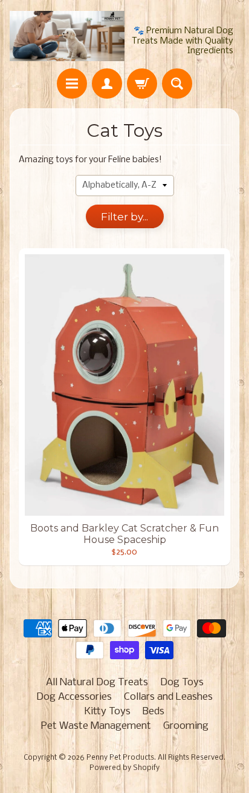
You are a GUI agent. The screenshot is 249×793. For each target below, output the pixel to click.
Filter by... (124, 217)
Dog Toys (182, 682)
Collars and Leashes (168, 697)
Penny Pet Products (120, 758)
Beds (153, 711)
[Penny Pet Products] (67, 36)
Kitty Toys (108, 711)
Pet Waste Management (96, 726)
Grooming (186, 726)
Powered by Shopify (124, 768)
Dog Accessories (74, 697)
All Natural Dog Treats (97, 682)
